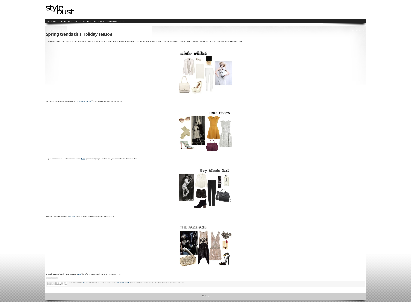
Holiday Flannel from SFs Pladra (57, 30)
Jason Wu (72, 216)
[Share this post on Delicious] (61, 283)
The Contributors (112, 21)
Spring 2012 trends (52, 278)
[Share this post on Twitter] (49, 283)
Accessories (72, 21)
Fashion (63, 21)
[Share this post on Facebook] (57, 283)
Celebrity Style (51, 21)
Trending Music (98, 21)
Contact (122, 21)
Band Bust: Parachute (357, 30)
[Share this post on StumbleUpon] (65, 283)
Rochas (83, 159)
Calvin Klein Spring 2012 (83, 101)
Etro (79, 274)
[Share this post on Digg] (53, 283)
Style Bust (85, 282)
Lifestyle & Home (85, 21)
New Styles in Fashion (123, 282)
